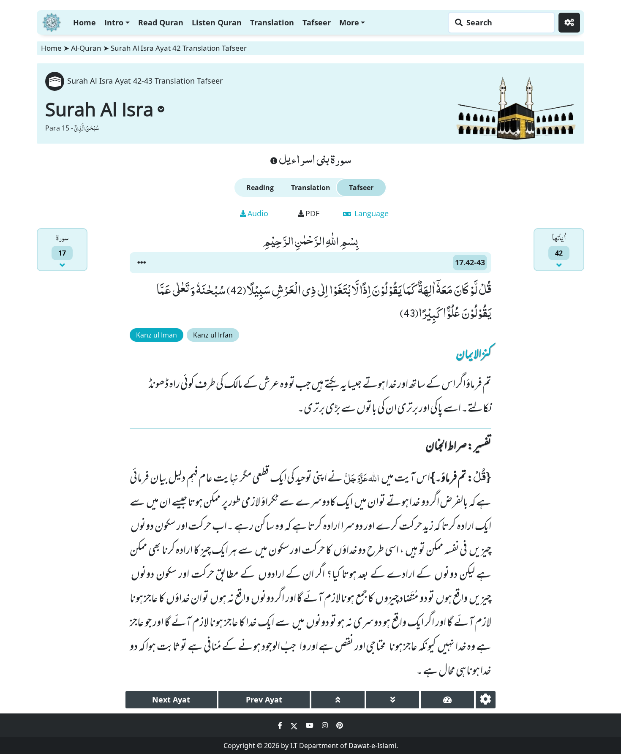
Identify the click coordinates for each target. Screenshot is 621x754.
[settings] (485, 699)
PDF (312, 213)
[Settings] (569, 23)
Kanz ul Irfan (213, 335)
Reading (260, 187)
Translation (272, 22)
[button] (141, 262)
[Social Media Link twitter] (295, 725)
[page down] (392, 699)
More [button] (349, 22)
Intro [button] (113, 22)
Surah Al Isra (99, 109)
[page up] (337, 699)
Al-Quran (86, 48)
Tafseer (316, 22)
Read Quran (160, 22)
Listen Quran (217, 22)
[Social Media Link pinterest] (339, 725)
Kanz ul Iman (156, 335)
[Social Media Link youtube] (310, 725)
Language (370, 213)
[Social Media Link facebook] (281, 725)
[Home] (51, 21)
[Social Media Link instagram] (326, 725)
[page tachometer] (447, 699)
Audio (258, 213)
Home (84, 22)
